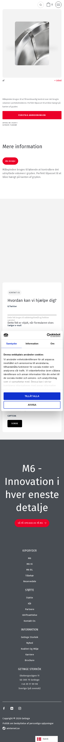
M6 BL (29, 569)
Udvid (59, 80)
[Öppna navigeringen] (58, 5)
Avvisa (32, 404)
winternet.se (13, 728)
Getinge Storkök (29, 637)
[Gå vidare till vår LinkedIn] (11, 709)
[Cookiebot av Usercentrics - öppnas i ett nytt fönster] (46, 335)
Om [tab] (52, 343)
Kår (29, 603)
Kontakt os (29, 620)
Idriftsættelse (29, 615)
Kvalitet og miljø (29, 648)
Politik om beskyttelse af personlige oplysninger (28, 723)
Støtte (29, 597)
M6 (29, 558)
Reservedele (29, 581)
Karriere (29, 654)
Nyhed (29, 643)
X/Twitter (12, 306)
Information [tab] (32, 343)
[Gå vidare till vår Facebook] (3, 709)
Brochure (29, 660)
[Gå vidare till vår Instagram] (19, 709)
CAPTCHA (11, 416)
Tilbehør (13, 125)
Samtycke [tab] (11, 343)
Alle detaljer (10, 161)
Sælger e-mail (14, 325)
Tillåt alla (32, 396)
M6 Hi (30, 564)
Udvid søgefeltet (41, 5)
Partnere (29, 609)
